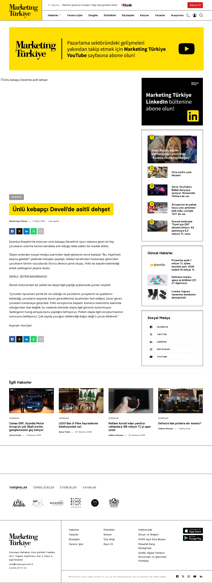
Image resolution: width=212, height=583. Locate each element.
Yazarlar (160, 15)
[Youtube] (195, 576)
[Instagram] (188, 576)
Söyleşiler (128, 15)
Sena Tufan (64, 432)
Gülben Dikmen (115, 435)
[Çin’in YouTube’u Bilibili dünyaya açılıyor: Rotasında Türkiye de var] (157, 190)
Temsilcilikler (43, 487)
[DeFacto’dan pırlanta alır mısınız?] (180, 400)
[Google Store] (193, 540)
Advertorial (15, 435)
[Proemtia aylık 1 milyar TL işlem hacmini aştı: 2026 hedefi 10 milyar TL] (157, 265)
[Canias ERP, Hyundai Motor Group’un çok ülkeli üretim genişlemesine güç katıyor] (31, 400)
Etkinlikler (110, 15)
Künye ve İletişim (148, 534)
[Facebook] (177, 576)
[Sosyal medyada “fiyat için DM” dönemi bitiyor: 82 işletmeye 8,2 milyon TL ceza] (157, 226)
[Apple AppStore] (193, 532)
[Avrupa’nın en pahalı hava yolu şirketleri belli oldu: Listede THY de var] (157, 207)
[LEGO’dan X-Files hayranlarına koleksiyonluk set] (81, 400)
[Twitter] (183, 576)
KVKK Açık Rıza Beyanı (152, 539)
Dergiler (93, 15)
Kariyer (144, 15)
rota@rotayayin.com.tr (21, 564)
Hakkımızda (145, 529)
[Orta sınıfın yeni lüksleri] (157, 172)
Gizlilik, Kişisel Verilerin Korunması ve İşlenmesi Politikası (152, 556)
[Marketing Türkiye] (25, 10)
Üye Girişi (109, 539)
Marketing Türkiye (18, 221)
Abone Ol (195, 5)
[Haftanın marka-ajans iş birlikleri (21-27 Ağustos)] (157, 280)
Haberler (53, 15)
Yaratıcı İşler (75, 15)
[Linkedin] (201, 576)
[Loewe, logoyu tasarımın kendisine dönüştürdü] (157, 294)
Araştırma (177, 15)
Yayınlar (89, 487)
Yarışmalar (18, 487)
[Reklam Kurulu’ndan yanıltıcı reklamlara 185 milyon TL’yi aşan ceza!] (130, 400)
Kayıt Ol (108, 544)
